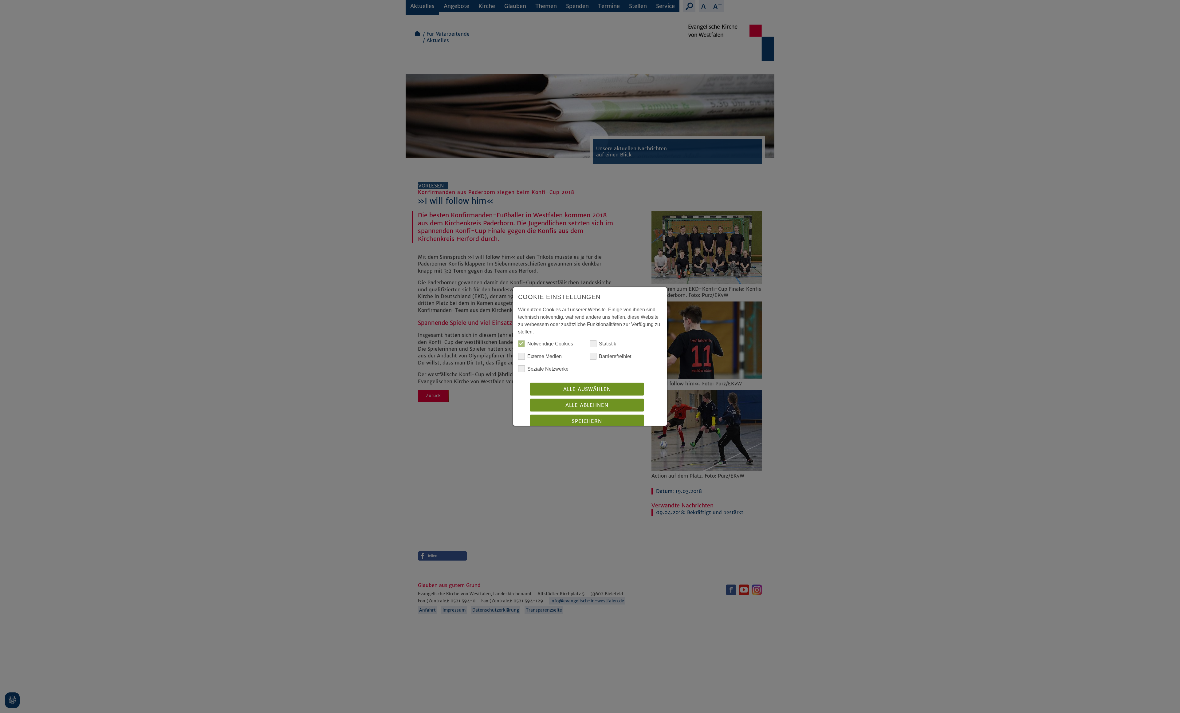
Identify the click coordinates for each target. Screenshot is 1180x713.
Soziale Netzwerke (547, 369)
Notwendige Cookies (550, 343)
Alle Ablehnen (586, 405)
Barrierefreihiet (615, 356)
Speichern (587, 421)
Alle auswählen (587, 389)
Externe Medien (544, 356)
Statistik (607, 343)
